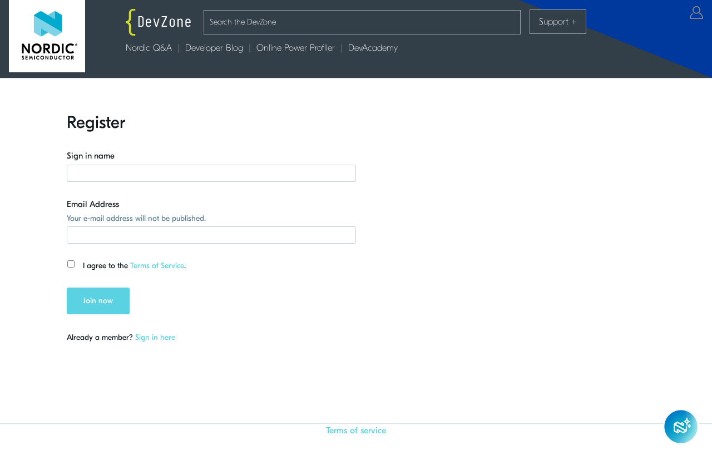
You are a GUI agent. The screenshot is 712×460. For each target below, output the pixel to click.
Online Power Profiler (295, 48)
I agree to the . (134, 265)
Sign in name (91, 156)
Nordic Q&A (149, 48)
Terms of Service (157, 265)
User (696, 12)
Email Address (93, 204)
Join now (98, 300)
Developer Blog (214, 48)
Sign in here (155, 337)
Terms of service (356, 431)
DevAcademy (373, 48)
